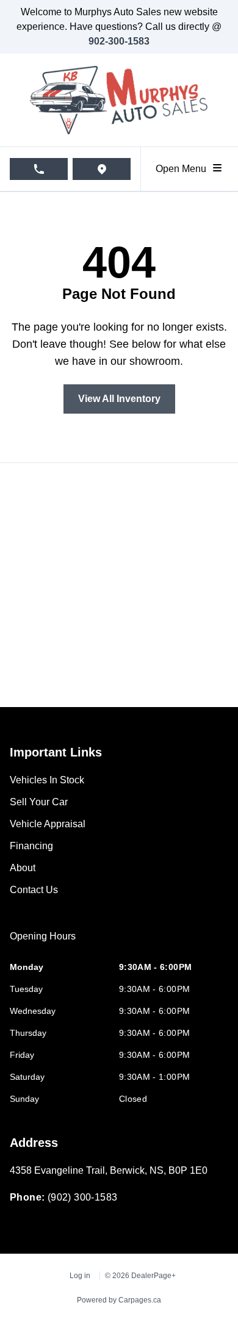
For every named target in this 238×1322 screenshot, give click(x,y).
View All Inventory (119, 398)
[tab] (43, 942)
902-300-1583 (119, 41)
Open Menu (183, 168)
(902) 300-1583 (83, 1197)
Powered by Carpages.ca (119, 1300)
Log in (80, 1275)
